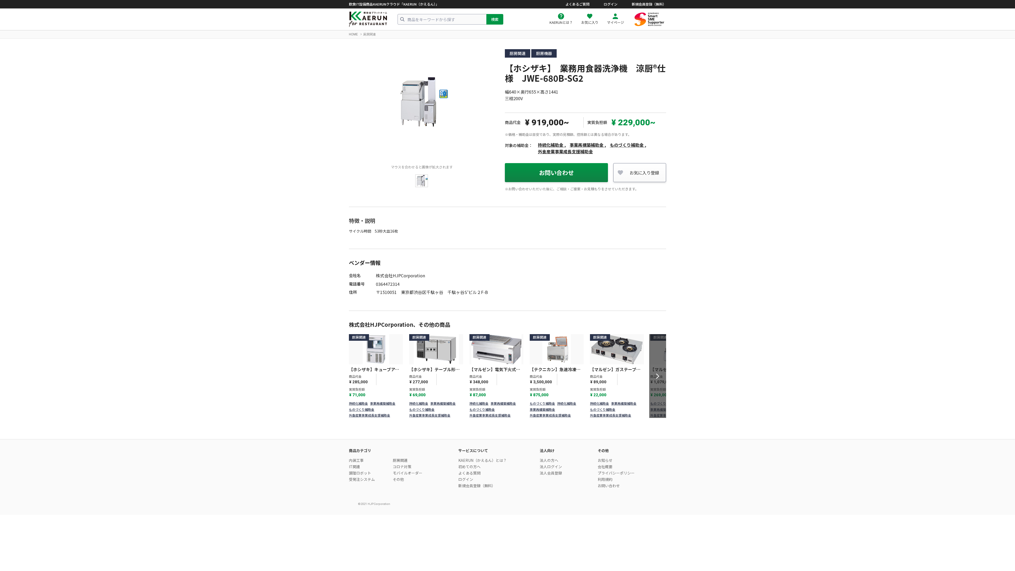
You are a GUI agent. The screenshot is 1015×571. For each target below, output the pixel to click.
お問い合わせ (556, 172)
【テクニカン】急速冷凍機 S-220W (557, 369)
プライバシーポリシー (616, 473)
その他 (398, 479)
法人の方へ (549, 460)
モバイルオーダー (407, 473)
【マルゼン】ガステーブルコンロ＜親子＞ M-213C (615, 369)
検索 (495, 19)
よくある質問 (469, 473)
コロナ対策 (402, 466)
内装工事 (356, 460)
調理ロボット (360, 473)
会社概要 (605, 466)
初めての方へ (469, 466)
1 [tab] (504, 413)
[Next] (657, 376)
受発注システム (362, 479)
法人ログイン (551, 466)
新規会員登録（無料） (649, 4)
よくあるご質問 (577, 4)
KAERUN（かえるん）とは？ (482, 460)
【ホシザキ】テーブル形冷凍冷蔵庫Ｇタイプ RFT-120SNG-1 (434, 369)
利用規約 (605, 479)
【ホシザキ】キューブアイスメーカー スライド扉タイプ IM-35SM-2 (375, 369)
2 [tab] (511, 413)
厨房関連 (369, 34)
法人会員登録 (551, 473)
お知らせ (605, 460)
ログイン (610, 4)
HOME (353, 34)
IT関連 (354, 466)
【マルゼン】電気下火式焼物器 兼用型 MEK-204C (494, 369)
